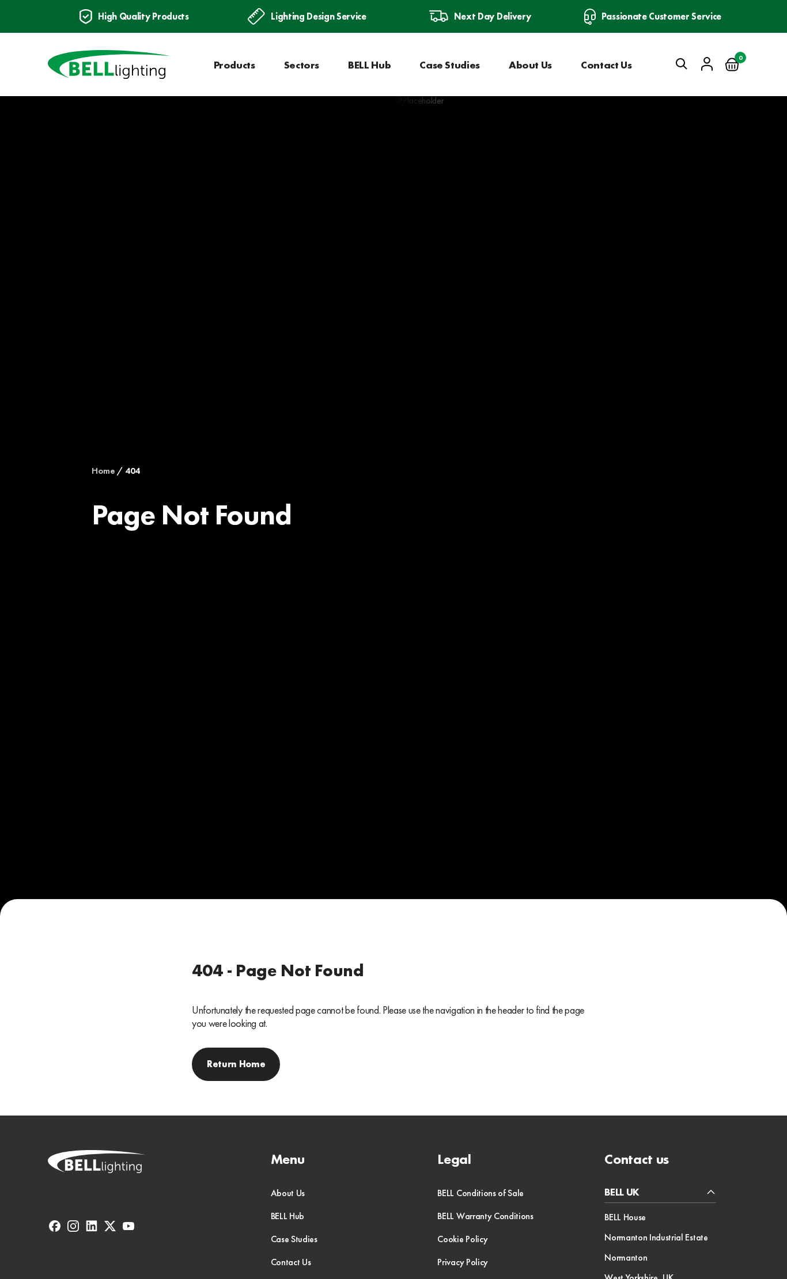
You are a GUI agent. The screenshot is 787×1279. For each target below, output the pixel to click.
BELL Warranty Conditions (485, 1216)
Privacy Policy (462, 1262)
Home (103, 471)
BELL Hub (369, 64)
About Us (530, 64)
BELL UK (622, 1192)
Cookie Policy (462, 1239)
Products (234, 64)
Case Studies (449, 64)
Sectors (301, 64)
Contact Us (606, 64)
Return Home (236, 1064)
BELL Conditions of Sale (480, 1193)
